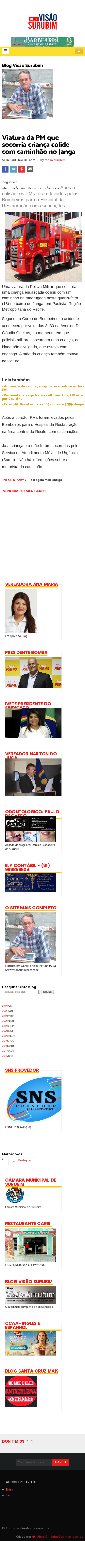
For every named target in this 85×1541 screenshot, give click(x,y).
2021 (7, 1030)
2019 (8, 1040)
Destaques (20, 1161)
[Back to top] (75, 1531)
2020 (8, 1036)
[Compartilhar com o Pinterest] (21, 169)
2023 (8, 1020)
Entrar (10, 1489)
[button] (5, 51)
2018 (8, 1046)
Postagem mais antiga (45, 480)
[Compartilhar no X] (13, 169)
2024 (8, 1016)
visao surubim (55, 160)
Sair (8, 1495)
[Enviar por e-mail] (30, 169)
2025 (7, 1010)
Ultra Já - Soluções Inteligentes (60, 1536)
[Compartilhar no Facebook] (5, 169)
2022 (8, 1026)
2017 (8, 1050)
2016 (7, 1055)
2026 (7, 1006)
